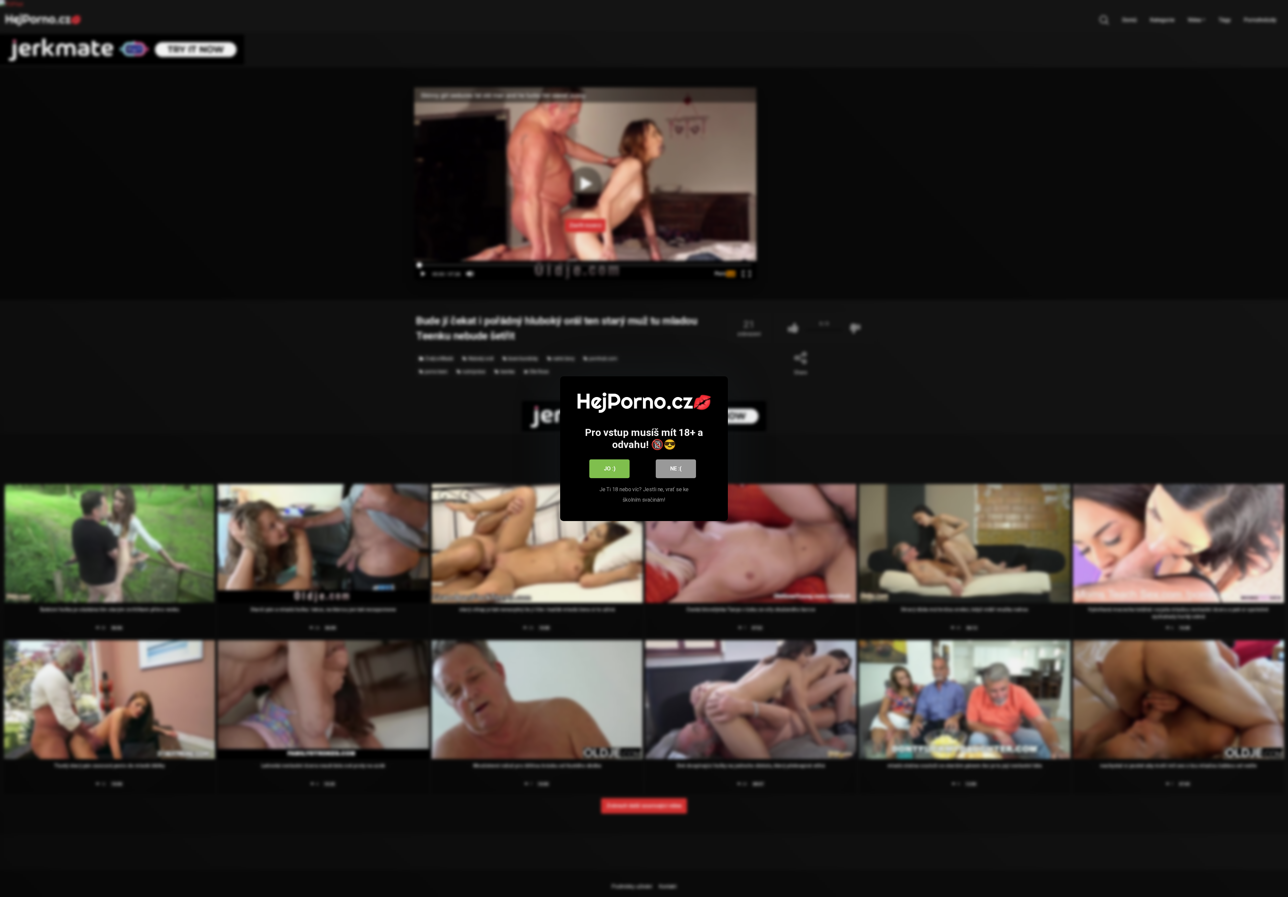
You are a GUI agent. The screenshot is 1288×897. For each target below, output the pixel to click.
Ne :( (676, 468)
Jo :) (609, 468)
